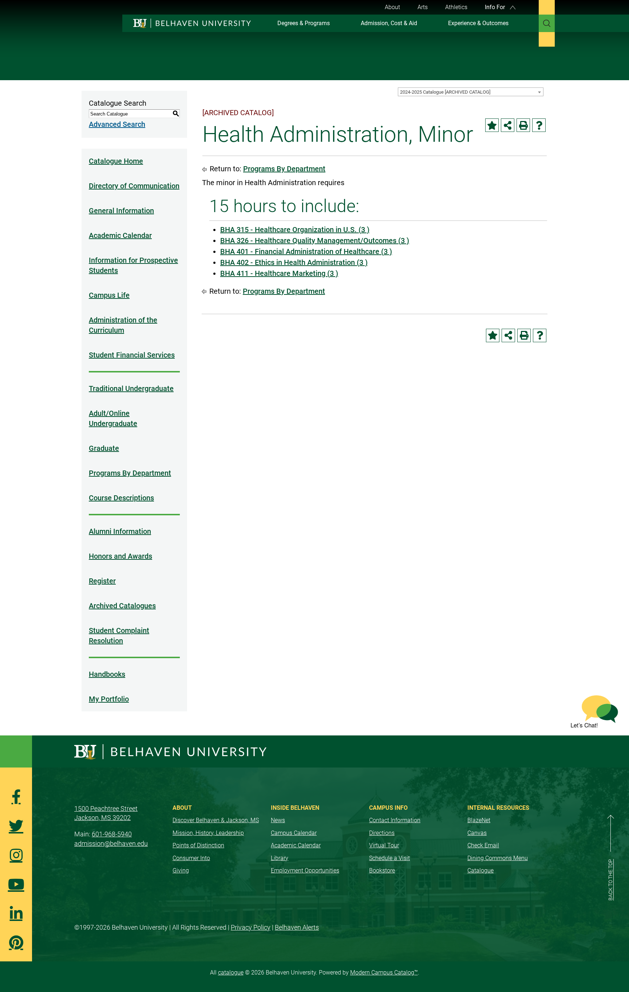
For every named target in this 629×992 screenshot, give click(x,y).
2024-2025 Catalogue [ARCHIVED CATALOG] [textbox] (445, 92)
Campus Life (109, 295)
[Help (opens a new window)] (539, 125)
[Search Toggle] (547, 23)
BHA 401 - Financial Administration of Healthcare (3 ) (306, 251)
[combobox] (470, 91)
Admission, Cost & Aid (389, 23)
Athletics (456, 7)
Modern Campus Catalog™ (384, 972)
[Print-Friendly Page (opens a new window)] (523, 125)
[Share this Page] (507, 125)
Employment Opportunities (305, 870)
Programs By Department (130, 473)
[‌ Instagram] (16, 855)
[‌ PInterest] (16, 942)
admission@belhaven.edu (111, 843)
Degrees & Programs (303, 23)
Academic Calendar (120, 235)
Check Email (483, 845)
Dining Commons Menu (497, 858)
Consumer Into (191, 858)
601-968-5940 (112, 834)
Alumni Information (120, 531)
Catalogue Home (116, 161)
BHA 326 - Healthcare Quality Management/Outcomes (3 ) (314, 240)
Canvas (477, 832)
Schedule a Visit (389, 858)
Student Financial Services (132, 355)
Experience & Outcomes (478, 23)
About (392, 7)
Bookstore (382, 870)
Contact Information (394, 820)
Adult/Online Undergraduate (113, 418)
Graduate (104, 448)
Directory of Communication (134, 185)
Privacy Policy (250, 927)
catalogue (231, 972)
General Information (121, 210)
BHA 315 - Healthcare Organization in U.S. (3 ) (294, 229)
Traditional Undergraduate (131, 388)
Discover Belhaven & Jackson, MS (216, 820)
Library (279, 858)
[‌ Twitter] (16, 825)
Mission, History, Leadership (208, 832)
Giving (181, 870)
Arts (423, 7)
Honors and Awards (120, 556)
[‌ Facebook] (16, 796)
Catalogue (480, 870)
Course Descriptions (121, 497)
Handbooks (107, 674)
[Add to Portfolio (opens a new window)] (492, 125)
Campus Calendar (294, 832)
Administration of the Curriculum (123, 325)
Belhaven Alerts (297, 927)
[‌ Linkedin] (16, 913)
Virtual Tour (384, 845)
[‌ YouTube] (16, 884)
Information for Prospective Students (133, 265)
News (278, 820)
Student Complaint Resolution (119, 635)
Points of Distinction (198, 845)
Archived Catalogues (122, 605)
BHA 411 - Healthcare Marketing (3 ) (279, 273)
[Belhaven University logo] (188, 23)
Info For (495, 7)
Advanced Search (117, 124)
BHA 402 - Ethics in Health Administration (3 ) (294, 262)
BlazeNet (478, 820)
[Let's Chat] (594, 711)
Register (102, 581)
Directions (382, 832)
